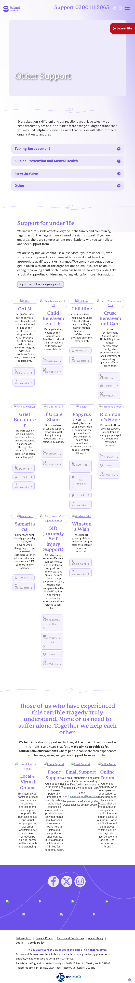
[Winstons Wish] (81, 516)
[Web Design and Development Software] (68, 977)
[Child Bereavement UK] (53, 303)
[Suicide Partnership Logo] (34, 917)
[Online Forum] (107, 764)
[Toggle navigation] (127, 7)
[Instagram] (80, 881)
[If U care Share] (53, 407)
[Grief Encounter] (24, 407)
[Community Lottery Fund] (18, 904)
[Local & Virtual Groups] (27, 766)
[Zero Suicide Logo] (117, 902)
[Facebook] (53, 881)
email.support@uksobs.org (85, 796)
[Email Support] (80, 764)
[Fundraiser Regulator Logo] (51, 904)
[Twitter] (66, 881)
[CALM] (24, 301)
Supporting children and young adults (40, 284)
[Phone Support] (54, 764)
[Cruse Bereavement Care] (110, 303)
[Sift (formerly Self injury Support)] (53, 518)
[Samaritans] (25, 516)
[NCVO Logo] (100, 915)
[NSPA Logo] (67, 915)
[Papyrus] (82, 407)
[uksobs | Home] (12, 8)
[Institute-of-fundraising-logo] (83, 904)
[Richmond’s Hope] (110, 407)
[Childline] (81, 301)
